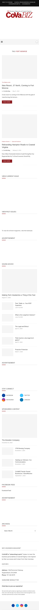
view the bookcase (26, 230)
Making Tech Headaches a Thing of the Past (18, 295)
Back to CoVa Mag (7, 2)
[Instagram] (21, 605)
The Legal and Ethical (21, 326)
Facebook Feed (6, 490)
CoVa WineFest (26, 3)
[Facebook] (28, 42)
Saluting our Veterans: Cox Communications (23, 461)
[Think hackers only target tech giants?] (7, 341)
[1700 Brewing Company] (7, 451)
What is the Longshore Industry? (25, 315)
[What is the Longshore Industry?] (7, 318)
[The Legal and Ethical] (7, 329)
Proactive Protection (21, 349)
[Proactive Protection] (7, 352)
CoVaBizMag (6, 91)
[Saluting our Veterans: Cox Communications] (7, 463)
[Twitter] (17, 605)
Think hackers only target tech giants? (24, 339)
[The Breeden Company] (19, 426)
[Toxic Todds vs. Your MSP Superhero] (7, 306)
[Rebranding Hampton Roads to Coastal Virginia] (19, 126)
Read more (6, 102)
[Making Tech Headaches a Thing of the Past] (19, 281)
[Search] (34, 42)
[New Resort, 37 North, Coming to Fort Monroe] (19, 67)
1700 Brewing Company (22, 448)
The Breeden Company (11, 440)
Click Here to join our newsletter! (12, 586)
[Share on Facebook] (18, 106)
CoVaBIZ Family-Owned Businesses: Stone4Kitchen (23, 472)
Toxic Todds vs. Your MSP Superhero (23, 304)
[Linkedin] (25, 605)
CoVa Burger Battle (14, 3)
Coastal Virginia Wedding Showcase (24, 2)
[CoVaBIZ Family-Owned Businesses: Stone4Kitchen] (7, 474)
